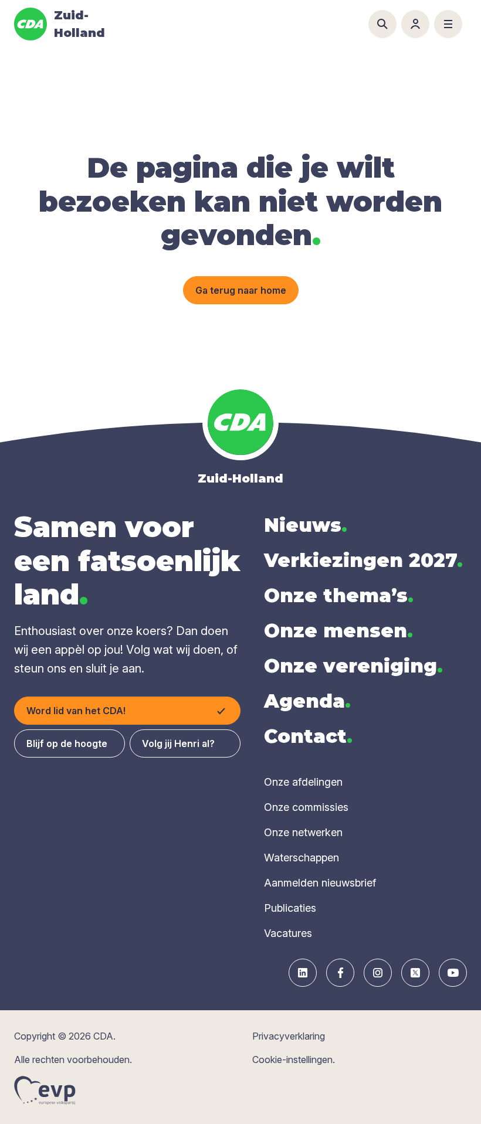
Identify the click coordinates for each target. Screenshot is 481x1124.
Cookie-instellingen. (293, 1059)
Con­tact (308, 736)
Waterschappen (301, 857)
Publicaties (290, 908)
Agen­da (307, 701)
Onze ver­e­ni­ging (353, 665)
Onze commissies (306, 807)
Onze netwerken (303, 832)
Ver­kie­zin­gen (363, 560)
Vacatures (288, 933)
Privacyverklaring (288, 1036)
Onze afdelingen (303, 782)
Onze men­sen (338, 630)
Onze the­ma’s (339, 595)
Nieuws (305, 525)
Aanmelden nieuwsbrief (320, 883)
